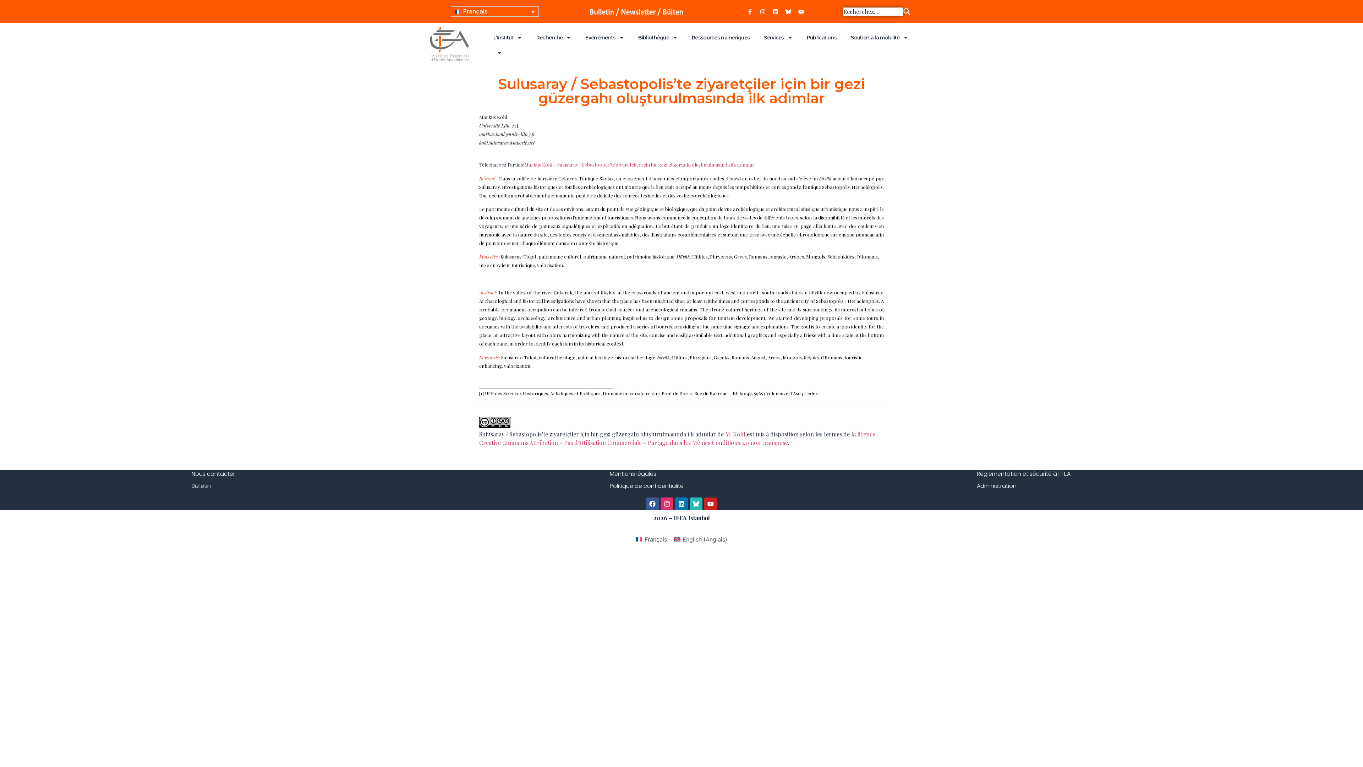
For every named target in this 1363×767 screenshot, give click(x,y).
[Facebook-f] (750, 11)
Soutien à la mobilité (875, 37)
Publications (822, 37)
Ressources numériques (721, 37)
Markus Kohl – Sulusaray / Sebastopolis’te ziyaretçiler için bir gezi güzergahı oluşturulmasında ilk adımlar (639, 165)
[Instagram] (762, 11)
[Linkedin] (775, 11)
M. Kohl (735, 434)
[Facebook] (652, 503)
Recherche (549, 37)
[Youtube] (801, 11)
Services (774, 37)
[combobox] (873, 11)
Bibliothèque (653, 37)
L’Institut (503, 37)
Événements (600, 37)
